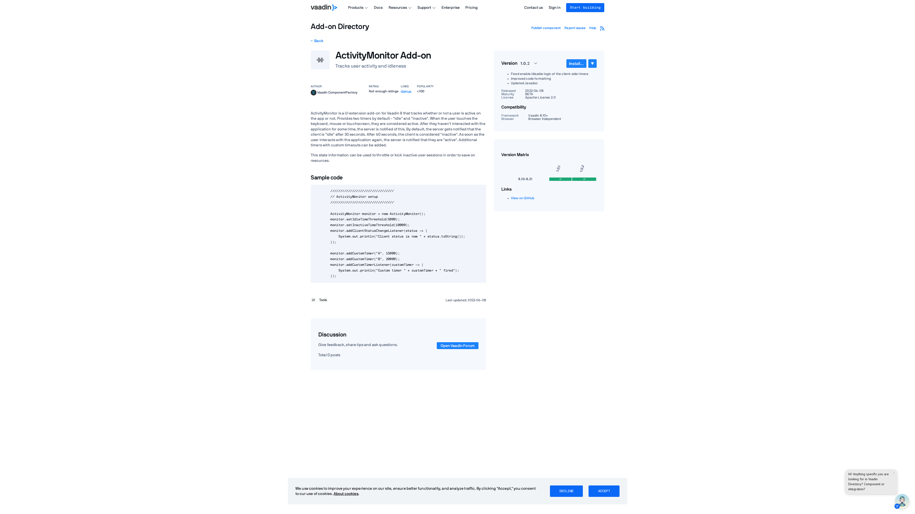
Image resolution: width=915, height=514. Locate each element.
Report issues (574, 28)
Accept (604, 491)
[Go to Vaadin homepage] (324, 7)
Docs (378, 8)
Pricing (471, 8)
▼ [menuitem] (592, 63)
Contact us (533, 8)
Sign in (554, 8)
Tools (323, 300)
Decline (566, 491)
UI (313, 300)
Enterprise (451, 8)
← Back (317, 41)
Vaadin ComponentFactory (337, 92)
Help (592, 28)
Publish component (546, 28)
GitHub (406, 92)
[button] (526, 63)
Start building (585, 7)
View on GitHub (522, 198)
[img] (313, 92)
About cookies (346, 494)
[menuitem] (576, 63)
